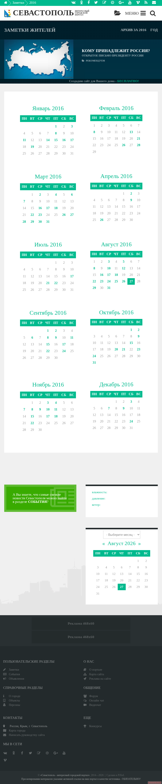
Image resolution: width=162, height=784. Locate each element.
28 (138, 145)
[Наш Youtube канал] (130, 3)
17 (72, 140)
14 (48, 140)
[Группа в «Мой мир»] (112, 3)
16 (64, 140)
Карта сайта (96, 674)
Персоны (14, 705)
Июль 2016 (48, 244)
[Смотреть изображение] (12, 59)
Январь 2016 (48, 108)
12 (123, 268)
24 (109, 281)
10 (109, 268)
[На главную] (8, 4)
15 (56, 140)
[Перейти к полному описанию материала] (66, 59)
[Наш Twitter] (96, 3)
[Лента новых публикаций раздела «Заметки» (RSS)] (146, 3)
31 (48, 222)
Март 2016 (48, 176)
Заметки (18, 2)
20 (116, 349)
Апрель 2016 (116, 176)
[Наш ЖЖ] (104, 3)
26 (123, 145)
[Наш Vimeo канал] (138, 3)
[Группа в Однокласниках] (81, 3)
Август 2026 (122, 543)
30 (40, 222)
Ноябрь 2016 (48, 384)
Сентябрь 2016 (48, 312)
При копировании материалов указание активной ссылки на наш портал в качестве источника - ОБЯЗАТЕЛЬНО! (81, 779)
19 (32, 147)
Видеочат (95, 705)
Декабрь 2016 (116, 384)
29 (32, 222)
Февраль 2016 (116, 108)
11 (24, 140)
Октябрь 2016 (116, 312)
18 (56, 208)
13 (131, 132)
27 (72, 215)
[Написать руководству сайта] (154, 3)
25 (116, 281)
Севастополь (43, 12)
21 (138, 138)
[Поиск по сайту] (153, 13)
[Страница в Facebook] (88, 3)
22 (32, 215)
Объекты (14, 700)
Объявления (16, 678)
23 (40, 215)
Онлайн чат (96, 700)
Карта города (17, 730)
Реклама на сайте (100, 678)
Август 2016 (116, 244)
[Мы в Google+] (121, 3)
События (14, 674)
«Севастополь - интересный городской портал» (65, 775)
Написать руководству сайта (27, 735)
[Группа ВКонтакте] (73, 3)
